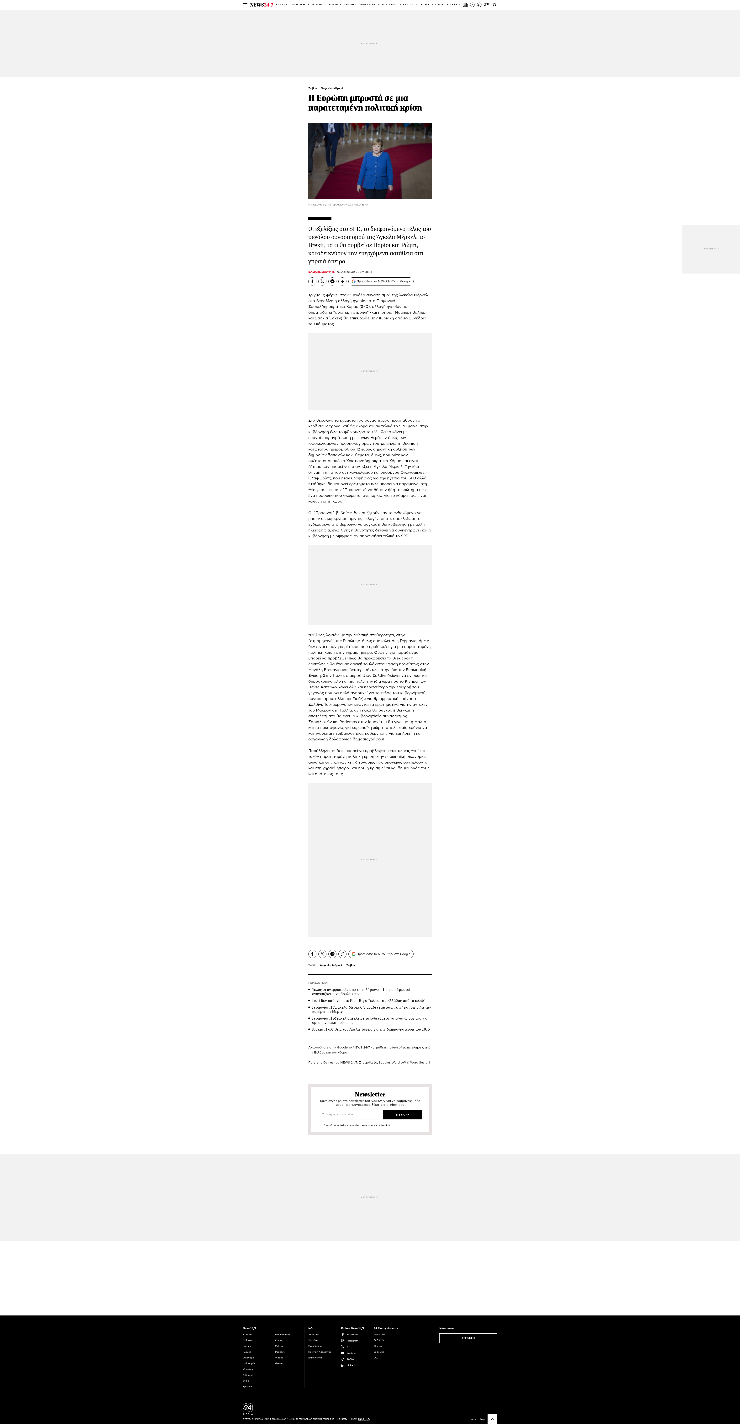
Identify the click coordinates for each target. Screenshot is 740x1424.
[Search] (494, 4)
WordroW (399, 1062)
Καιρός (438, 4)
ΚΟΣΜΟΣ (335, 4)
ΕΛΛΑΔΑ (282, 4)
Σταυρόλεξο (368, 1062)
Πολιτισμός (249, 1363)
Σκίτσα (279, 1346)
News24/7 (379, 1334)
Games (328, 1062)
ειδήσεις (418, 1047)
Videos (279, 1358)
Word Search (419, 1062)
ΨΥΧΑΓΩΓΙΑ (409, 4)
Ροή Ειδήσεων (283, 1334)
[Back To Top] (492, 1419)
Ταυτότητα (314, 1340)
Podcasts (280, 1352)
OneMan (378, 1346)
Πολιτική (247, 1340)
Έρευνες (247, 1386)
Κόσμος (247, 1346)
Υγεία (246, 1381)
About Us (313, 1334)
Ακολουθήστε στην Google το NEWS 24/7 (339, 1047)
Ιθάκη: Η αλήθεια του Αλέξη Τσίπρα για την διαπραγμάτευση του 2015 (371, 1029)
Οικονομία (249, 1358)
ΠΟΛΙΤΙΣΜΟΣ (387, 4)
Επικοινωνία (315, 1358)
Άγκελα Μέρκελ (413, 295)
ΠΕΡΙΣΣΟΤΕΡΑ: (318, 983)
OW (376, 1358)
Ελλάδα (247, 1334)
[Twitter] (322, 281)
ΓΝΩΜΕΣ (350, 4)
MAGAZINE (367, 4)
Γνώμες (247, 1352)
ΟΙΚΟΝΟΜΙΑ (317, 4)
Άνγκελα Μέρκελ (332, 88)
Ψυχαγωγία (249, 1369)
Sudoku (384, 1062)
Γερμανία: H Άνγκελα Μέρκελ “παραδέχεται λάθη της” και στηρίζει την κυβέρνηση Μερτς (371, 1009)
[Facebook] (312, 281)
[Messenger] (332, 281)
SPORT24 (379, 1340)
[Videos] (472, 4)
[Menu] (245, 5)
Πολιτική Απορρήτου (319, 1352)
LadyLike (379, 1352)
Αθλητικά (248, 1375)
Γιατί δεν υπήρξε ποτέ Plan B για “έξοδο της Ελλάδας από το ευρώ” (368, 1000)
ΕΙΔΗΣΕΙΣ (453, 4)
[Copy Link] (342, 281)
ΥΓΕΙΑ (425, 4)
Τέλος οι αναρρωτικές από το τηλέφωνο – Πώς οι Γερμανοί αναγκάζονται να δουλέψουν (361, 991)
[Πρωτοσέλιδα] (465, 4)
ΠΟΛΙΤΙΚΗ (298, 4)
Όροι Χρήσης (315, 1346)
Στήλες (313, 88)
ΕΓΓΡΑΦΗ (468, 1338)
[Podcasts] (479, 4)
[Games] (486, 4)
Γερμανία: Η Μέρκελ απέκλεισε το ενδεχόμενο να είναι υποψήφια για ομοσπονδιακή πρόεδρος (370, 1020)
